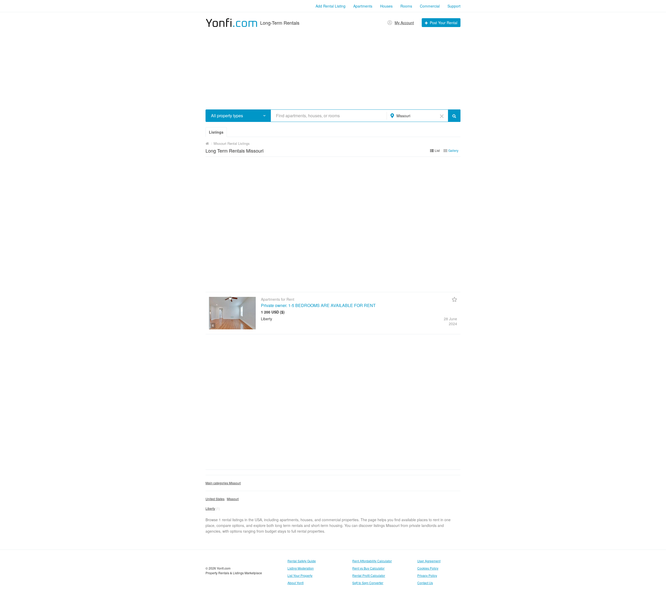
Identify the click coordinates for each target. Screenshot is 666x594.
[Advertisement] (333, 66)
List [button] (437, 150)
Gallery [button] (453, 150)
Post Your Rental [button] (443, 22)
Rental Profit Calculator (368, 575)
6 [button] (213, 325)
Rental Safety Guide (301, 561)
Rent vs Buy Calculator (368, 568)
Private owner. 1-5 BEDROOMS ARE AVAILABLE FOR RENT (318, 305)
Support (453, 6)
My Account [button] (404, 22)
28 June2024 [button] (450, 321)
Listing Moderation (300, 568)
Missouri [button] (403, 115)
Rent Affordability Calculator (372, 561)
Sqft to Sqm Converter (367, 582)
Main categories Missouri (223, 483)
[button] (264, 115)
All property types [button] (227, 115)
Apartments (362, 6)
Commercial (430, 6)
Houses (386, 6)
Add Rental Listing (330, 6)
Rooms (406, 6)
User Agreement (428, 561)
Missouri (233, 499)
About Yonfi (295, 582)
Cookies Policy (427, 568)
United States (215, 499)
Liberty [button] (210, 508)
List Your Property (299, 575)
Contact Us (425, 582)
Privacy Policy (427, 575)
